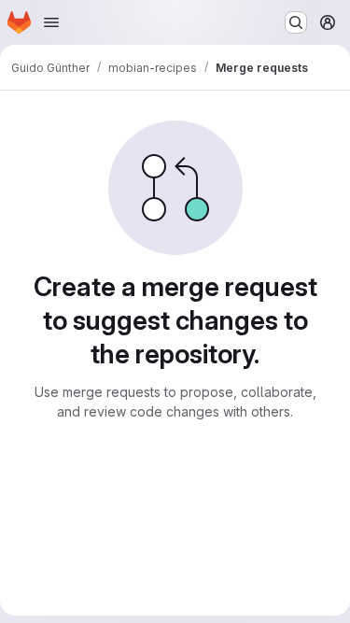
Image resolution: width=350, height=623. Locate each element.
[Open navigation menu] (51, 22)
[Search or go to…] (296, 22)
